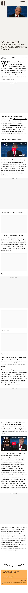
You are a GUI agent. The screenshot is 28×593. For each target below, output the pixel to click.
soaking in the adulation (16, 168)
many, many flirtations (7, 431)
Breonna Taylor (20, 481)
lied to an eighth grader (16, 131)
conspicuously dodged (16, 125)
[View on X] (14, 224)
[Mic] (3, 3)
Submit (23, 580)
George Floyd (9, 481)
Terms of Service (19, 582)
